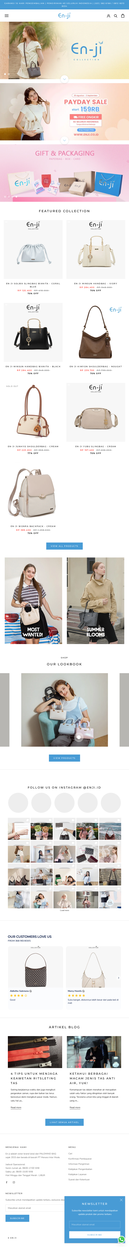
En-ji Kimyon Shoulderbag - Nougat (96, 366)
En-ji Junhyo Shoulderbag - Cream (33, 446)
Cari (70, 1153)
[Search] (115, 15)
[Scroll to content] (64, 79)
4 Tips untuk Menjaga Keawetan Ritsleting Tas (34, 1078)
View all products (64, 546)
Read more (16, 1107)
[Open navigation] (6, 15)
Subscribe (94, 1235)
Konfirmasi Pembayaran (80, 1158)
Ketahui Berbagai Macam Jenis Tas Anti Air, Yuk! (93, 1078)
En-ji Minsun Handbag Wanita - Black (33, 366)
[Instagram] (14, 1182)
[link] (19, 829)
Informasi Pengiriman (78, 1163)
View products (64, 758)
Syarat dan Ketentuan (79, 1179)
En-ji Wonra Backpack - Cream (33, 526)
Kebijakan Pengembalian (80, 1169)
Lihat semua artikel (64, 1122)
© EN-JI (12, 1238)
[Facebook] (7, 1182)
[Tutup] (121, 1200)
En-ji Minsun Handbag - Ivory (95, 283)
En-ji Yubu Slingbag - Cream (95, 446)
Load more (64, 910)
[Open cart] (122, 15)
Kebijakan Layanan (77, 1174)
